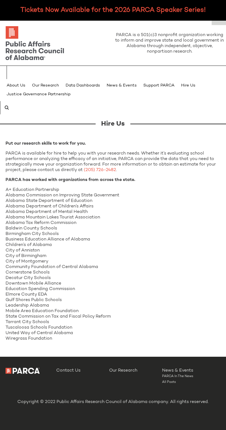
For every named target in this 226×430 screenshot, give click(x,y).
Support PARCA (158, 85)
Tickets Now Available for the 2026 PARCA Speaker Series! (113, 10)
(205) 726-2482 (100, 170)
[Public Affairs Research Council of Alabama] (56, 44)
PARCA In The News (177, 376)
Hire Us (188, 85)
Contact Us (68, 370)
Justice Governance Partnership (39, 94)
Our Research (45, 85)
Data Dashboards (83, 85)
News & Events (122, 85)
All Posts (169, 382)
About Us (16, 85)
